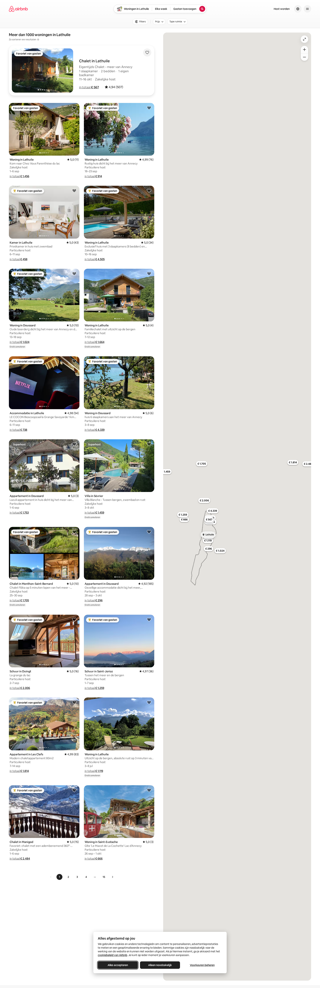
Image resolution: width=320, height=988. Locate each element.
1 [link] (59, 877)
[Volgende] (112, 877)
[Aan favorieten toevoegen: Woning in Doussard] (74, 273)
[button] (89, 87)
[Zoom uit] (304, 57)
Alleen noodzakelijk (160, 965)
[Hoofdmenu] (307, 9)
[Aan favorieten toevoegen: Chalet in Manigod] (74, 790)
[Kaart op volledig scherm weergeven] (304, 39)
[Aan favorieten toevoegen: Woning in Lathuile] (74, 108)
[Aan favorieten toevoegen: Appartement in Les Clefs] (74, 702)
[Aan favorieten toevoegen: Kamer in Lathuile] (74, 190)
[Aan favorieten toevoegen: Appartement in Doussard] (74, 444)
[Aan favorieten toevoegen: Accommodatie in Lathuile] (74, 361)
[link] (51, 877)
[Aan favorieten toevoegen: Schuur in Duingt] (74, 619)
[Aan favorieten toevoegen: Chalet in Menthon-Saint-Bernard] (74, 532)
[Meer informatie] (38, 39)
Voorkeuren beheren (202, 965)
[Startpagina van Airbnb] (18, 8)
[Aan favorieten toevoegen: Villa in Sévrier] (149, 444)
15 (104, 877)
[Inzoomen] (304, 49)
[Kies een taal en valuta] (297, 9)
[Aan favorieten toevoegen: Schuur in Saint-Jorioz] (149, 619)
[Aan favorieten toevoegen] (147, 52)
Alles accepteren (118, 965)
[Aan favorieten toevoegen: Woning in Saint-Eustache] (149, 790)
